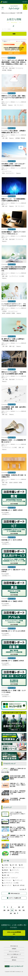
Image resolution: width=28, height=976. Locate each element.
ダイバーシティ (15, 870)
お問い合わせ (14, 957)
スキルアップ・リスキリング (10, 877)
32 (20, 910)
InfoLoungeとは (15, 893)
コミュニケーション (19, 867)
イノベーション (7, 880)
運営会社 (14, 960)
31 (16, 910)
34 (11, 913)
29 (8, 910)
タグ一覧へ (22, 889)
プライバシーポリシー (14, 951)
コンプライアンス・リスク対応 (11, 882)
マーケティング (18, 880)
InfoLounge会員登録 (14, 933)
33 (23, 910)
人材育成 (6, 865)
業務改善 (6, 870)
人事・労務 (14, 865)
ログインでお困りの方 (15, 898)
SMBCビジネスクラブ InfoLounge (8, 12)
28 (4, 910)
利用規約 (14, 948)
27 (23, 907)
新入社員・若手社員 (19, 885)
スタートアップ (7, 885)
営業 (22, 865)
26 (19, 907)
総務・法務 (6, 875)
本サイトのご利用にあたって (14, 954)
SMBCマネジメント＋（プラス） (11, 872)
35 (15, 913)
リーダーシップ (7, 867)
